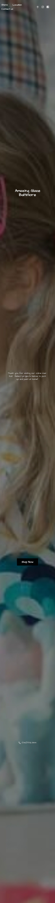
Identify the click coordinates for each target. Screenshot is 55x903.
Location (17, 4)
